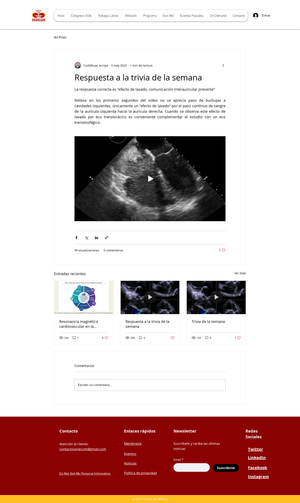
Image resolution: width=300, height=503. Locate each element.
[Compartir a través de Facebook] (76, 238)
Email (177, 459)
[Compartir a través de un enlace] (106, 238)
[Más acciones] (223, 65)
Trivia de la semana (208, 321)
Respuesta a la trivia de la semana (147, 324)
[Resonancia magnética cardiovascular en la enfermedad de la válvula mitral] (83, 297)
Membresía (132, 443)
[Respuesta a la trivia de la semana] (150, 297)
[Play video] (150, 178)
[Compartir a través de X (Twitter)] (86, 238)
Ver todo (240, 273)
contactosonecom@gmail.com (82, 449)
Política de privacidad (140, 473)
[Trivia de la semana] (216, 297)
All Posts (60, 37)
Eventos (130, 454)
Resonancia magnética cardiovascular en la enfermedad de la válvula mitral (81, 324)
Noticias (130, 463)
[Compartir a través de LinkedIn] (96, 238)
